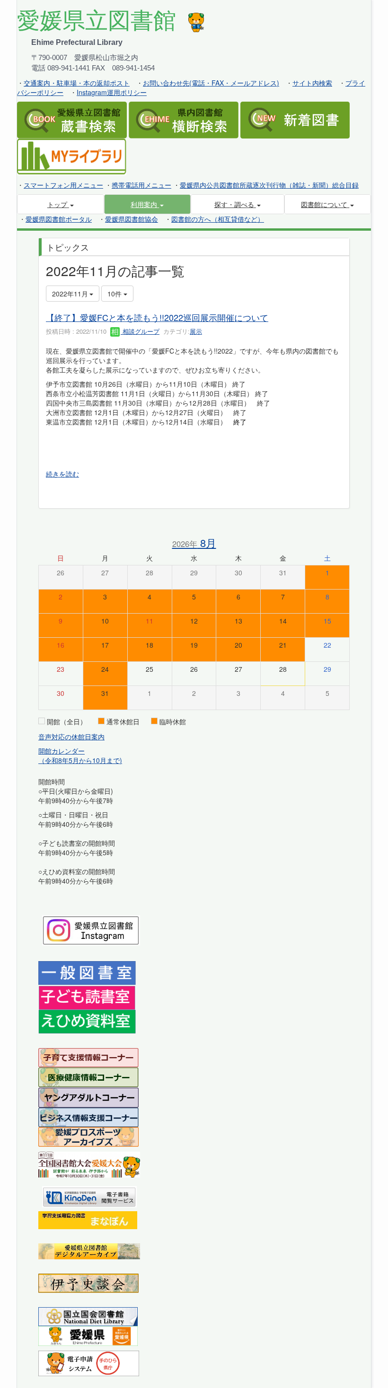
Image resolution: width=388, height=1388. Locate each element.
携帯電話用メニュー (141, 185)
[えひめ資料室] (87, 1020)
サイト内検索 (312, 82)
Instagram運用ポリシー (112, 92)
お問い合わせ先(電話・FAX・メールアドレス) (211, 82)
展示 (196, 331)
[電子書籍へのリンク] (89, 1196)
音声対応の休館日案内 (71, 736)
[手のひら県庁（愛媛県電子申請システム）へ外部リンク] (88, 1362)
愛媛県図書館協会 (131, 219)
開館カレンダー (61, 750)
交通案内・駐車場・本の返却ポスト (77, 82)
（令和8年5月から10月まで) (80, 760)
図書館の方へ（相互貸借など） (217, 219)
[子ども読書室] (86, 996)
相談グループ (140, 331)
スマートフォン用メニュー (63, 185)
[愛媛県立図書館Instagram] (91, 929)
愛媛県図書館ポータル (59, 219)
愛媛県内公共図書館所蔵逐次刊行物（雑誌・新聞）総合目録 (269, 185)
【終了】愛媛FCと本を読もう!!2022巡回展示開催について (157, 317)
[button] (148, 204)
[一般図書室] (87, 972)
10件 (115, 293)
